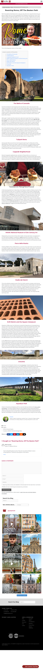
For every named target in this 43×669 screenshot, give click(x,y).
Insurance (31, 623)
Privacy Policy (31, 625)
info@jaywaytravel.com (8, 613)
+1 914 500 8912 (13, 611)
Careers (23, 625)
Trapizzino (9, 199)
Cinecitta (24, 365)
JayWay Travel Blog (6, 7)
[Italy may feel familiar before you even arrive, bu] (12, 544)
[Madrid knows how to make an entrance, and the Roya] (12, 524)
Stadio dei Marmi (11, 61)
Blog (23, 618)
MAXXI (21, 237)
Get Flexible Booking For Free (21, 3)
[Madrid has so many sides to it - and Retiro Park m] (12, 563)
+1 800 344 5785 (13, 609)
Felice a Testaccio (6, 203)
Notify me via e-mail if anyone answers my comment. (15, 486)
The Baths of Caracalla (12, 54)
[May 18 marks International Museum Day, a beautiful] (31, 544)
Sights (4, 427)
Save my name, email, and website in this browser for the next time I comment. (22, 484)
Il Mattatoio (11, 194)
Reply (4, 454)
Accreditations (31, 621)
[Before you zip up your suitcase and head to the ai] (12, 583)
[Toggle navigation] (41, 1)
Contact (23, 620)
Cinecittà (9, 64)
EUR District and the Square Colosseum (16, 62)
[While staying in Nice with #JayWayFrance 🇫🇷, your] (31, 524)
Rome (12, 7)
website (30, 145)
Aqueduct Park (10, 65)
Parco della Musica (11, 60)
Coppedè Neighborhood (13, 57)
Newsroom (24, 622)
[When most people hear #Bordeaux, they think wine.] (31, 583)
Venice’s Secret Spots (8, 429)
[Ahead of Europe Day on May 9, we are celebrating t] (31, 563)
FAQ (23, 623)
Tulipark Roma (10, 55)
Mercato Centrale (14, 200)
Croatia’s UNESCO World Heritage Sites (12, 430)
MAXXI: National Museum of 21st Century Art (17, 58)
